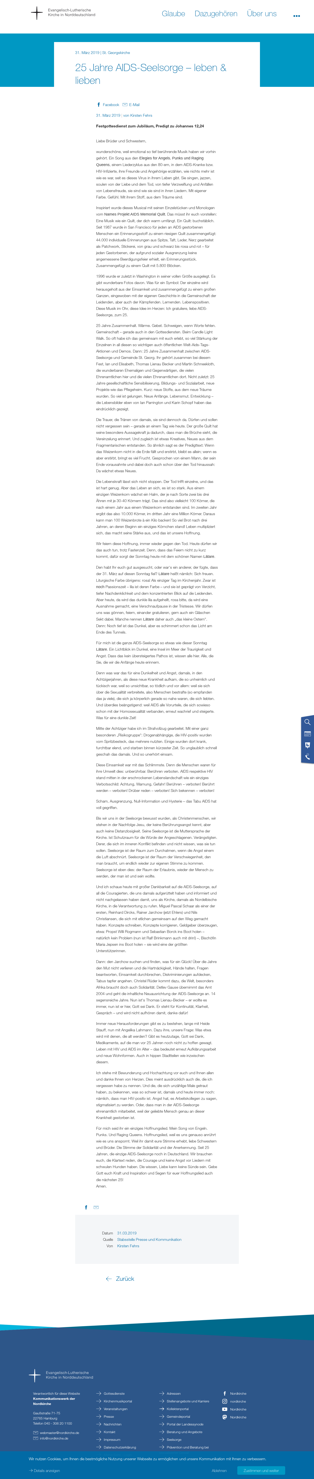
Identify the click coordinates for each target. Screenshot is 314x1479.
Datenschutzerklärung (119, 1447)
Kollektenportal (177, 1409)
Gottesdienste (114, 1393)
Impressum (111, 1439)
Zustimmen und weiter (261, 1470)
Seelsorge (173, 1439)
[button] (296, 13)
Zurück (125, 1278)
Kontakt (109, 1432)
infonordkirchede (54, 1438)
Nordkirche (238, 1393)
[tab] (307, 723)
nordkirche (238, 1401)
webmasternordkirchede (59, 1433)
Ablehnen (219, 1470)
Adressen (173, 1393)
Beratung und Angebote (184, 1432)
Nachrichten (112, 1424)
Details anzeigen (47, 1470)
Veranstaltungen (115, 1409)
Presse (108, 1416)
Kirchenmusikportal (117, 1401)
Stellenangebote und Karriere (187, 1401)
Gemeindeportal (178, 1416)
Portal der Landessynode (184, 1424)
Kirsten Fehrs (141, 115)
